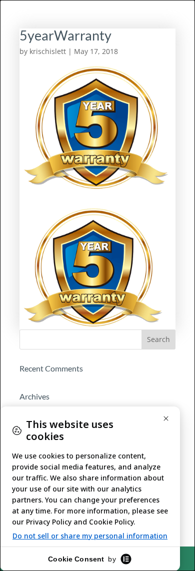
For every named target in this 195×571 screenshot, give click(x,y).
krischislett (48, 51)
